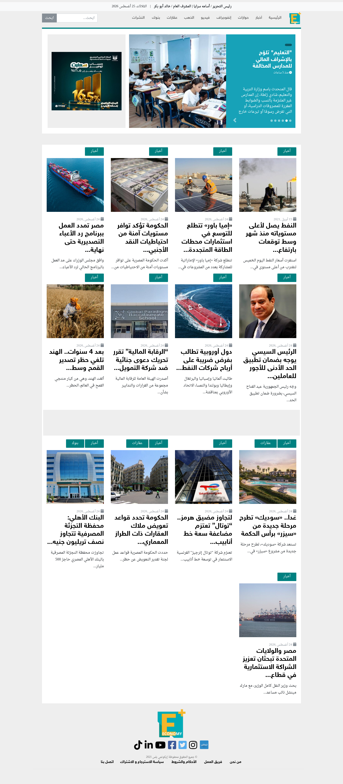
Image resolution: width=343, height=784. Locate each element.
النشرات (138, 18)
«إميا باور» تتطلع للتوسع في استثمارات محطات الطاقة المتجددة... (207, 238)
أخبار (259, 18)
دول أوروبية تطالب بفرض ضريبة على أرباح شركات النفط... (204, 360)
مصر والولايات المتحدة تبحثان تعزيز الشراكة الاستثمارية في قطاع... (269, 663)
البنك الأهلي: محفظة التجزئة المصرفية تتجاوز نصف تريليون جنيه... (75, 530)
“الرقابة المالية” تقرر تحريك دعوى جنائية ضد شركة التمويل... (140, 360)
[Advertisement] (171, 422)
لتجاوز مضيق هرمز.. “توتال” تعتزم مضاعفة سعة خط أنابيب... (204, 530)
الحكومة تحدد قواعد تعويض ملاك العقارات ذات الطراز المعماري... (141, 530)
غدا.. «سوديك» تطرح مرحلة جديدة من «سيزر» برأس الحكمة (267, 526)
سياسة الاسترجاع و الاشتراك (142, 762)
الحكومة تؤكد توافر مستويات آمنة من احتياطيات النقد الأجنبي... (142, 238)
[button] (210, 121)
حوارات (243, 18)
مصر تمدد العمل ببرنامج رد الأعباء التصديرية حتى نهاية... (81, 238)
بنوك (156, 18)
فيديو (205, 18)
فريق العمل (213, 762)
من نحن (235, 762)
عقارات (172, 18)
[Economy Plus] (295, 18)
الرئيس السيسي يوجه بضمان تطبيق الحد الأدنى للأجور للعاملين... (269, 364)
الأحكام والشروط (184, 762)
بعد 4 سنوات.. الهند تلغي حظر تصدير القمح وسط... (76, 360)
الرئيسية (275, 18)
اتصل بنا (107, 762)
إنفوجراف (224, 18)
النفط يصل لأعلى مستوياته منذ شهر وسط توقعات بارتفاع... (271, 238)
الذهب (189, 18)
